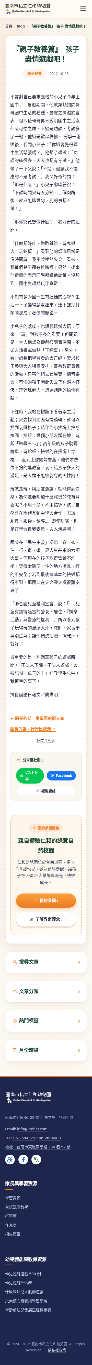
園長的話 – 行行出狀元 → (33, 729)
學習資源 (12, 1197)
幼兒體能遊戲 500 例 (23, 1273)
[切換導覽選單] (83, 9)
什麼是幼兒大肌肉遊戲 (24, 1291)
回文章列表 (46, 740)
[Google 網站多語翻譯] (36, 1159)
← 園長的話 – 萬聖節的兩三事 (37, 718)
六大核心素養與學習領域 (26, 1300)
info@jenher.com (32, 1128)
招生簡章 (12, 1234)
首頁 (8, 26)
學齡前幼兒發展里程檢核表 (28, 1309)
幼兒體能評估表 (18, 1282)
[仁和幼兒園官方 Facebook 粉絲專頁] (23, 1159)
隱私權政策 (57, 1350)
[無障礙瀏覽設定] (10, 1159)
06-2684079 (24, 1137)
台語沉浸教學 (16, 1207)
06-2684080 (50, 1137)
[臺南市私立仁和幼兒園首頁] (27, 9)
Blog (21, 26)
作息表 (11, 1225)
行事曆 (11, 1216)
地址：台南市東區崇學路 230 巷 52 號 (38, 1146)
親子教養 (34, 73)
